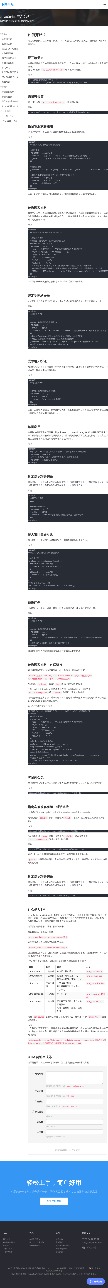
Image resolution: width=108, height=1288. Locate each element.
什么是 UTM (7, 116)
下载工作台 (7, 1248)
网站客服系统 (55, 1274)
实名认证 (59, 1242)
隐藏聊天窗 (7, 44)
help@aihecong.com (92, 1242)
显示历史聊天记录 (10, 72)
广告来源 (39, 1091)
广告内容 (39, 1131)
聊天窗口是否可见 (10, 77)
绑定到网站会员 (9, 58)
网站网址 (39, 1073)
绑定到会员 (7, 96)
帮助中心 (7, 1245)
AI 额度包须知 (9, 1242)
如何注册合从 (34, 1239)
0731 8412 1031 (90, 1239)
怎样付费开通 (34, 1245)
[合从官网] (8, 4)
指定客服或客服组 (10, 48)
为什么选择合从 (62, 1248)
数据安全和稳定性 (63, 1245)
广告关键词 (38, 1111)
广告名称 (39, 1121)
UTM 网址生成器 (10, 121)
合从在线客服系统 (38, 1268)
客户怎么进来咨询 (36, 1242)
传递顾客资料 (8, 53)
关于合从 (59, 1239)
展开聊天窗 (7, 39)
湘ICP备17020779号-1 (77, 1268)
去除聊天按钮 (8, 62)
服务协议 (7, 1239)
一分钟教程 (7, 1252)
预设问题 (6, 81)
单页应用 (6, 67)
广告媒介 (39, 1101)
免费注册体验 (54, 1201)
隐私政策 (59, 1252)
